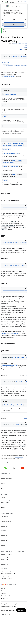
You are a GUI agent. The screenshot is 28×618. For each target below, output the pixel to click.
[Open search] (18, 2)
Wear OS (3, 519)
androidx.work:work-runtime (20, 43)
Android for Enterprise (6, 478)
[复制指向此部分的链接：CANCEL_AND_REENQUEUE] (22, 201)
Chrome (3, 591)
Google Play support (6, 576)
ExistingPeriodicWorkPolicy (19, 56)
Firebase (3, 593)
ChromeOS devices (6, 521)
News (2, 486)
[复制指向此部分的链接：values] (7, 418)
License (8, 604)
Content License (19, 457)
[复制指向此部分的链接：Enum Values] (14, 194)
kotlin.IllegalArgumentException (13, 405)
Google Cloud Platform (7, 596)
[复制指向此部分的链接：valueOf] (8, 376)
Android (3, 476)
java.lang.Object (5, 62)
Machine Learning (5, 500)
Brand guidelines (16, 604)
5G (2, 510)
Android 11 (3, 548)
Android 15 (4, 538)
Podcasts (3, 491)
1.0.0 (25, 47)
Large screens (4, 516)
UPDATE (5, 126)
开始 (14, 24)
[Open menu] (2, 2)
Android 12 (4, 545)
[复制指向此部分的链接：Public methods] (16, 344)
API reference (4, 559)
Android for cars (5, 524)
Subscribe (21, 610)
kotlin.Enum (6, 64)
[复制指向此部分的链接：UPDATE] (8, 284)
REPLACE (5, 116)
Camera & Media (5, 505)
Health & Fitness (5, 502)
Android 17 (4, 533)
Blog (2, 488)
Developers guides (5, 557)
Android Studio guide (6, 554)
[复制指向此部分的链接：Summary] (11, 85)
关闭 (14, 19)
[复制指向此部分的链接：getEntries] (10, 351)
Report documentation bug (8, 573)
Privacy (3, 507)
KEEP (4, 105)
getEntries (6, 149)
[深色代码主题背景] (26, 55)
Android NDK (4, 564)
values (5, 180)
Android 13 (4, 543)
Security (3, 481)
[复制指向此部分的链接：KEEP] (6, 236)
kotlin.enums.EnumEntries (11, 153)
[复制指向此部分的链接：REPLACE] (9, 259)
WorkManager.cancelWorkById (10, 333)
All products (4, 598)
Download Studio (5, 562)
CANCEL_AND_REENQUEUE (9, 94)
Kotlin (20, 50)
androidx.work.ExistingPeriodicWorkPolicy (16, 65)
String (16, 166)
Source (3, 483)
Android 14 (4, 540)
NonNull (9, 143)
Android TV (4, 526)
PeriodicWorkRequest (8, 76)
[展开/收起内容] (3, 33)
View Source (22, 46)
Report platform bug (6, 571)
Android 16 (4, 535)
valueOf (5, 166)
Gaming (3, 497)
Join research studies (6, 578)
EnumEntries (16, 143)
